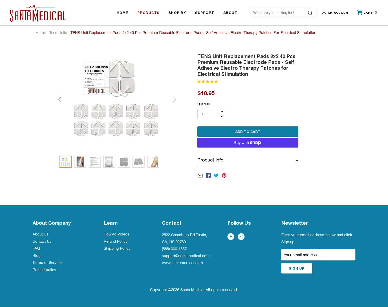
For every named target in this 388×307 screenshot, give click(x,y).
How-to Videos (116, 234)
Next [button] (174, 99)
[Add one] (222, 111)
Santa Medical (192, 289)
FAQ (36, 248)
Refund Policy (116, 241)
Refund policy (44, 269)
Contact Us (42, 241)
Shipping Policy (117, 248)
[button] (208, 81)
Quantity (203, 104)
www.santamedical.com (182, 262)
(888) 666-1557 (174, 248)
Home (41, 32)
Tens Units (58, 32)
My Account (339, 12)
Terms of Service (47, 262)
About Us (40, 234)
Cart (365, 13)
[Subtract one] (222, 116)
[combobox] (283, 12)
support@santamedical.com (186, 255)
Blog (37, 255)
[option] (117, 99)
